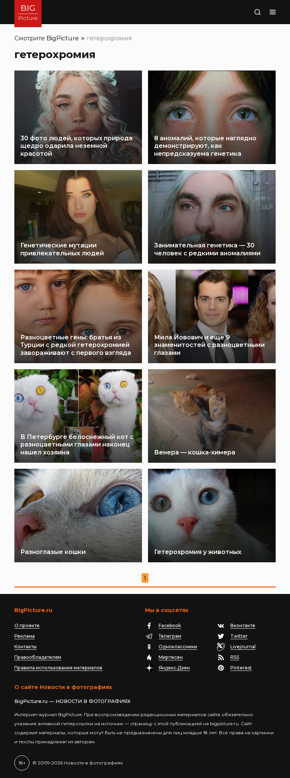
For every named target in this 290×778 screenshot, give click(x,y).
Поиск (250, 12)
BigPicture (62, 38)
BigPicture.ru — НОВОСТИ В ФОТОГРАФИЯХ (72, 701)
